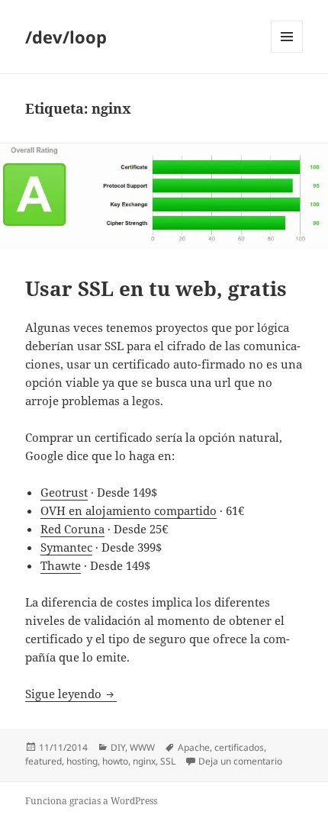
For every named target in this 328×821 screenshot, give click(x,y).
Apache (194, 747)
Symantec (66, 547)
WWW (142, 747)
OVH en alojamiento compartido (128, 510)
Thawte (60, 565)
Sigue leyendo (71, 693)
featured (43, 761)
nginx (144, 761)
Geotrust (64, 492)
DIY (118, 747)
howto (115, 761)
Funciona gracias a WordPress (91, 800)
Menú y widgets (287, 52)
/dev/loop (66, 36)
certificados (239, 747)
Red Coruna (72, 528)
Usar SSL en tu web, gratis (156, 288)
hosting (82, 761)
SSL (167, 761)
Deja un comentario (240, 761)
